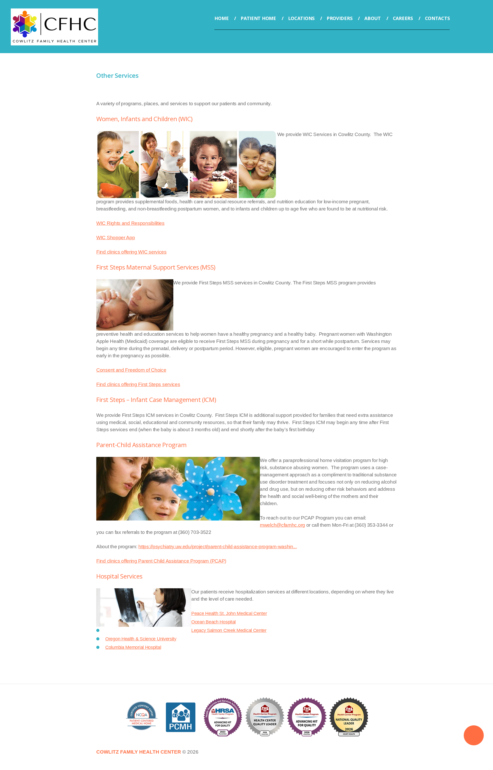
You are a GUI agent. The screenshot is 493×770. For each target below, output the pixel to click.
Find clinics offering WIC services (131, 252)
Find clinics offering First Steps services (138, 384)
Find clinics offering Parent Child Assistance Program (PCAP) (161, 561)
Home (221, 18)
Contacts (437, 18)
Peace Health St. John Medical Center (229, 613)
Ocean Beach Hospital (213, 621)
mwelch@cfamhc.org (282, 525)
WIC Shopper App (115, 237)
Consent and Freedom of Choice (131, 370)
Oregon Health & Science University (140, 638)
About (372, 18)
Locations (301, 18)
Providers (339, 18)
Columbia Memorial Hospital (133, 647)
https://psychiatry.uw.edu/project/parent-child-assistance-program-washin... (217, 546)
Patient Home (258, 18)
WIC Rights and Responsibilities (130, 223)
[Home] (54, 12)
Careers (403, 18)
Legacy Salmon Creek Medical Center (229, 630)
